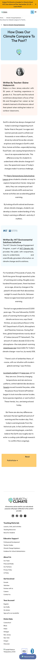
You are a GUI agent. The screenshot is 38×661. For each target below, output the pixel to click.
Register (6, 604)
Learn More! (18, 6)
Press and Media (9, 564)
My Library (7, 610)
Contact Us (7, 594)
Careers (6, 591)
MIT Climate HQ (26, 248)
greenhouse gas (9, 348)
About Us (7, 557)
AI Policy (6, 573)
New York (6, 638)
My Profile (7, 607)
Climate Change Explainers (13, 18)
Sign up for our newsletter (11, 613)
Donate (6, 582)
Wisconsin (7, 644)
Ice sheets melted (10, 373)
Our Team (7, 561)
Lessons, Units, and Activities (12, 526)
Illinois (5, 625)
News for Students (9, 533)
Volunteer (6, 585)
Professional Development (12, 542)
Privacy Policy (8, 570)
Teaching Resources (10, 529)
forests (6, 387)
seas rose (25, 373)
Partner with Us (8, 588)
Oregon (6, 641)
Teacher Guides (8, 545)
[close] (35, 4)
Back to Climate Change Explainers (14, 25)
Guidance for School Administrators (14, 551)
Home (1, 18)
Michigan (6, 632)
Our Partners (8, 567)
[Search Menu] (32, 12)
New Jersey (7, 635)
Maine (5, 629)
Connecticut (7, 622)
